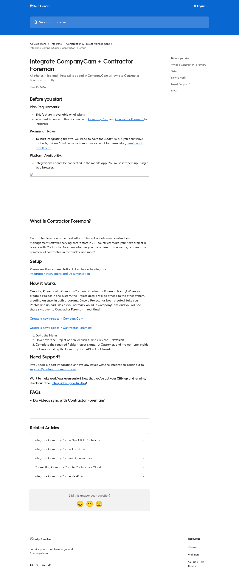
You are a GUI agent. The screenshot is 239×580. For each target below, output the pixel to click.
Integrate (56, 43)
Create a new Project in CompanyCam (56, 318)
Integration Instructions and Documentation (60, 274)
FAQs (174, 90)
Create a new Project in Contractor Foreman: (61, 328)
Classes (192, 547)
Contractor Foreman (129, 119)
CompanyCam (98, 119)
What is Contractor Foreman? (188, 64)
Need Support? (180, 84)
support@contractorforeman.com (53, 369)
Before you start (180, 58)
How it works (179, 77)
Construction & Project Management (88, 43)
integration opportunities (69, 383)
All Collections (38, 43)
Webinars (193, 554)
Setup (174, 71)
